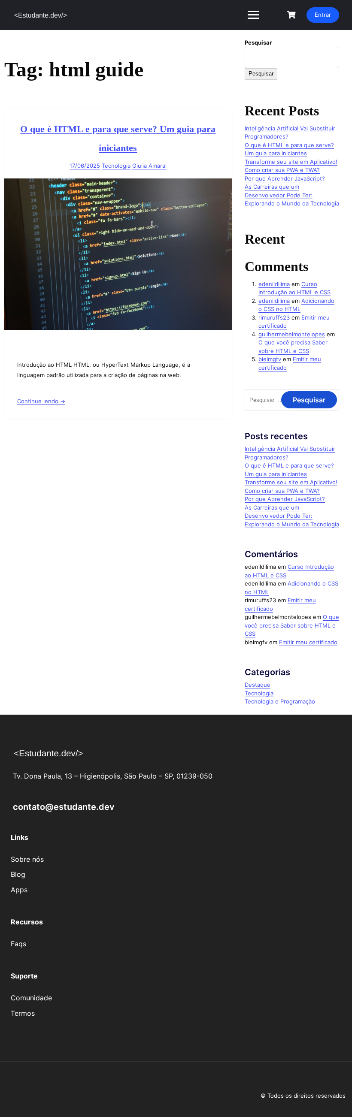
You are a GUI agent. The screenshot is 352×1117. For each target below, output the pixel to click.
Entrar (323, 14)
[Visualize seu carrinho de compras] (292, 15)
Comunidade (31, 997)
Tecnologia (116, 165)
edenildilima (274, 284)
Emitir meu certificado (308, 642)
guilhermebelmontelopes (291, 334)
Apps (19, 889)
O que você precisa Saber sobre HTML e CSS (292, 625)
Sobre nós (27, 859)
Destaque (257, 684)
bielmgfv (269, 359)
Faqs (18, 943)
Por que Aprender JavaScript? (285, 178)
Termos (23, 1013)
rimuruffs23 (274, 317)
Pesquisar (258, 42)
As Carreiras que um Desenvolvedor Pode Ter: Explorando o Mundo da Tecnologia (292, 195)
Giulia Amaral (149, 165)
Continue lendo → (41, 401)
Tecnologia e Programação (280, 701)
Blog (18, 874)
